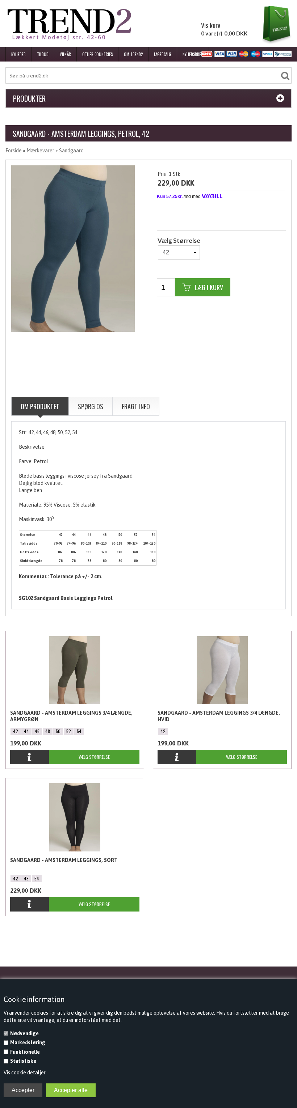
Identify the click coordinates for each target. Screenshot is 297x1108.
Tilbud (43, 54)
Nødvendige (24, 1033)
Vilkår (65, 54)
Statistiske (23, 1061)
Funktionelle (25, 1052)
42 (15, 731)
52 (68, 731)
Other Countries (97, 54)
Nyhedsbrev (193, 54)
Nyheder (18, 54)
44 (26, 731)
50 (58, 731)
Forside (13, 150)
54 (79, 731)
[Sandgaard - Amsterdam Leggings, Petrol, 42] (73, 248)
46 (37, 731)
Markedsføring (27, 1042)
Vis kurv (210, 25)
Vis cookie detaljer (25, 1072)
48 (47, 731)
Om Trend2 (133, 54)
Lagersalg (162, 54)
